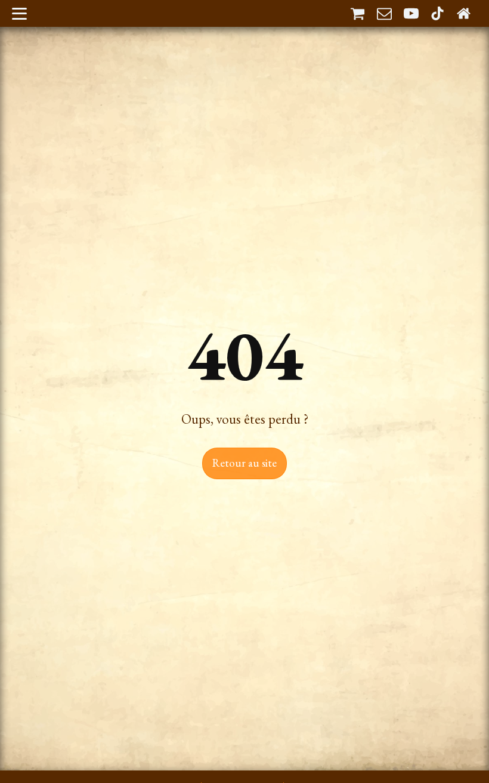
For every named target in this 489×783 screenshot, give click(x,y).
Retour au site (244, 462)
